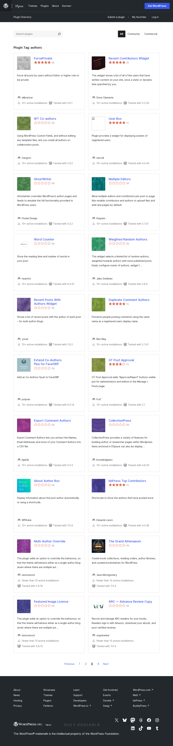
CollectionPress (120, 420)
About (17, 689)
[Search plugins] (59, 34)
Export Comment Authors (52, 420)
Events (107, 695)
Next (105, 663)
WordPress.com (143, 689)
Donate (108, 700)
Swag (107, 705)
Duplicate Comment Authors (129, 300)
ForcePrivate (43, 58)
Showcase (49, 689)
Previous (70, 663)
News (17, 695)
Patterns (48, 705)
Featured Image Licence (51, 601)
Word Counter (44, 239)
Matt (137, 695)
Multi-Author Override (49, 541)
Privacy (18, 705)
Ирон (48, 724)
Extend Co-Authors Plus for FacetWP (48, 362)
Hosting (18, 700)
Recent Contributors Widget (129, 58)
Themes (48, 695)
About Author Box (47, 481)
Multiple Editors (120, 179)
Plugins (47, 700)
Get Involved (110, 689)
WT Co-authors (45, 118)
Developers (79, 700)
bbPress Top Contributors (127, 481)
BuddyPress (141, 705)
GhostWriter (43, 179)
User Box (115, 118)
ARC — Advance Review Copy (130, 601)
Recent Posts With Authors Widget (47, 301)
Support (77, 695)
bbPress (139, 700)
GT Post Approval (121, 360)
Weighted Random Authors (128, 239)
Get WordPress (157, 5)
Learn (76, 689)
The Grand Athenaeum (125, 541)
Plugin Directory (22, 17)
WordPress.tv (82, 705)
